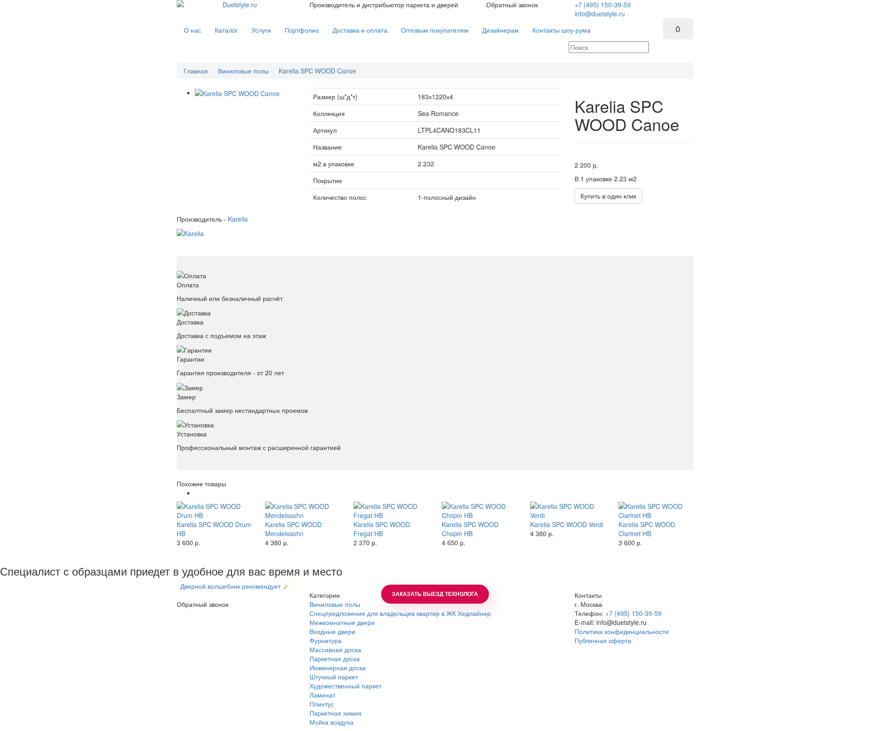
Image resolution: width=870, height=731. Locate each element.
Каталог (226, 29)
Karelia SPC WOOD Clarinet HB (647, 529)
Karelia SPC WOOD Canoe (317, 70)
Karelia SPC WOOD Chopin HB (470, 529)
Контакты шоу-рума (561, 29)
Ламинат (322, 694)
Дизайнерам (500, 29)
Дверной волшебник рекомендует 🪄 (233, 586)
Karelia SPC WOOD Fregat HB (381, 529)
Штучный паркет (333, 676)
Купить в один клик (608, 195)
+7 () (603, 4)
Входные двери (332, 631)
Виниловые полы (243, 70)
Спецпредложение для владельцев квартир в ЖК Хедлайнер (400, 613)
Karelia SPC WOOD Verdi (566, 524)
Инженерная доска (337, 667)
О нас (192, 29)
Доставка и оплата (360, 29)
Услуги (261, 29)
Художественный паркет (345, 685)
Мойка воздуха (331, 721)
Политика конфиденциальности (622, 631)
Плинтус (321, 703)
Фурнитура (325, 640)
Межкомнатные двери (342, 622)
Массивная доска (335, 649)
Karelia (238, 218)
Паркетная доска (334, 658)
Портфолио (302, 29)
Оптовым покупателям (435, 29)
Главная (196, 70)
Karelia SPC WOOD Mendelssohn (293, 529)
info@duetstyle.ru (600, 13)
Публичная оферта (603, 640)
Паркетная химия (335, 712)
